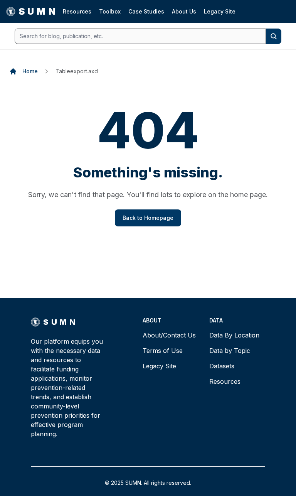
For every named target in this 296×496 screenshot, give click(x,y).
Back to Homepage (148, 217)
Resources (77, 11)
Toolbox (110, 11)
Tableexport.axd (77, 71)
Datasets (221, 366)
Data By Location (234, 335)
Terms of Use (163, 350)
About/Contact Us (169, 335)
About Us (184, 11)
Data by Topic (229, 350)
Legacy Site (219, 11)
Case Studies (146, 11)
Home (30, 71)
